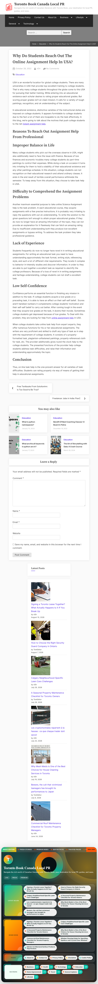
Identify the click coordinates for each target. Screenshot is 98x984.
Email (16, 522)
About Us (52, 17)
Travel (53, 972)
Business (64, 17)
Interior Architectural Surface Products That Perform (41, 948)
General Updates (71, 972)
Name (16, 511)
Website (16, 533)
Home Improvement (34, 972)
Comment (18, 478)
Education (20, 74)
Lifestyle (80, 17)
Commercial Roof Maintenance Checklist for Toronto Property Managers (46, 826)
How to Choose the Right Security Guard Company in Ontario (73, 888)
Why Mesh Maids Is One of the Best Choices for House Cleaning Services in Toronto (48, 770)
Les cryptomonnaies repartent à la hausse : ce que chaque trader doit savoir (48, 731)
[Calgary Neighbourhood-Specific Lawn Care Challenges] (40, 666)
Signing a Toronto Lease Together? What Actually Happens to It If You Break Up (48, 607)
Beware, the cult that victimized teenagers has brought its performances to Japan (46, 788)
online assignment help (63, 318)
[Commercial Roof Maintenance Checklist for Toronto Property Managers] (40, 811)
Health (45, 967)
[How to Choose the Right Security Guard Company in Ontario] (40, 631)
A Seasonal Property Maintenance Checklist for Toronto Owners (73, 896)
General (12, 24)
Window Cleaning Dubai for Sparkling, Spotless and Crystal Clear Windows (74, 939)
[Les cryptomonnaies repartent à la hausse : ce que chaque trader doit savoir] (40, 716)
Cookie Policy (86, 958)
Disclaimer (72, 958)
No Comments (52, 68)
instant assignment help (34, 124)
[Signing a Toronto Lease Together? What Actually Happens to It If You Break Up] (40, 592)
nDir (39, 68)
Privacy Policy (24, 17)
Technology (28, 24)
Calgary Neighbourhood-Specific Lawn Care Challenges (41, 896)
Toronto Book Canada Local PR (39, 4)
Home (11, 17)
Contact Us (39, 17)
